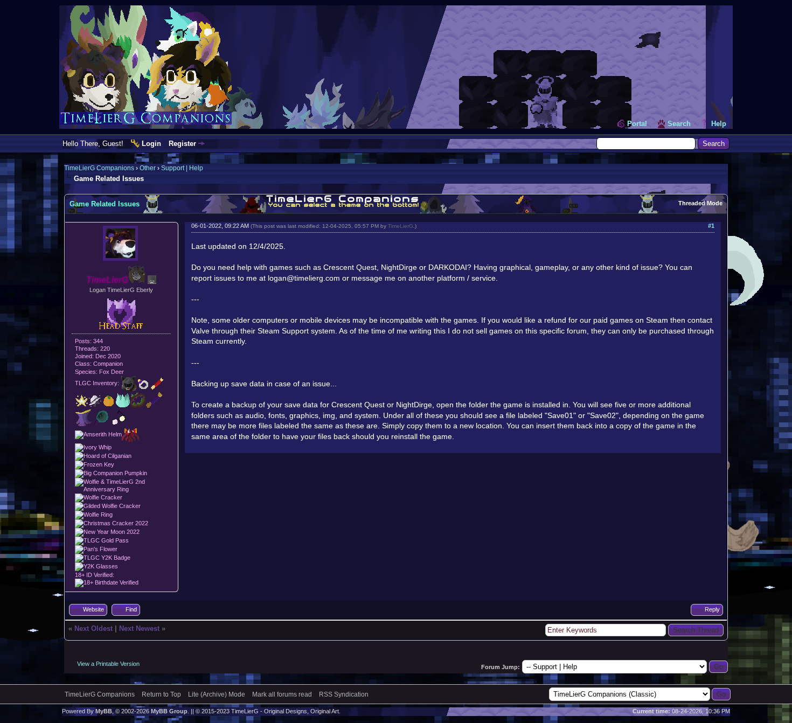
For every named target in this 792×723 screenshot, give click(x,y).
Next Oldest (93, 628)
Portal (637, 124)
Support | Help (182, 168)
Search (679, 124)
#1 (711, 226)
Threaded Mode (700, 203)
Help (718, 124)
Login (151, 144)
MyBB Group (169, 711)
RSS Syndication (344, 694)
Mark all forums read (282, 694)
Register (182, 144)
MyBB (103, 711)
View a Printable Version (108, 664)
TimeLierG (400, 226)
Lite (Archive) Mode (216, 694)
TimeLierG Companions (99, 168)
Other (148, 168)
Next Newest (139, 628)
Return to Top (161, 694)
